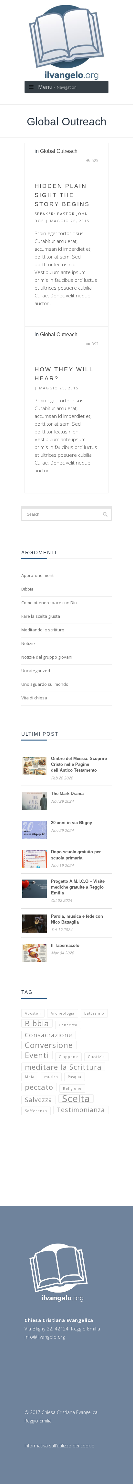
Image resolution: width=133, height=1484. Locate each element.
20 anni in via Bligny (71, 822)
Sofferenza (36, 1111)
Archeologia (63, 1013)
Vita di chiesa (34, 698)
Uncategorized (35, 670)
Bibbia (27, 589)
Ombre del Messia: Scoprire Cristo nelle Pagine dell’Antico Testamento (79, 764)
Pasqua (74, 1077)
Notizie (28, 643)
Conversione (49, 1045)
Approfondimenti (38, 575)
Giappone (68, 1056)
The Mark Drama (67, 793)
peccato (39, 1087)
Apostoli (33, 1013)
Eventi (37, 1055)
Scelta (76, 1098)
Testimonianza (81, 1110)
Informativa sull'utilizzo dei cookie (59, 1446)
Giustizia (96, 1056)
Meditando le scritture (42, 630)
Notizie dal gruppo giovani (46, 657)
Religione (72, 1088)
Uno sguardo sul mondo (44, 684)
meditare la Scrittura (63, 1067)
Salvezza (38, 1100)
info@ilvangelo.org (45, 1337)
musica (51, 1077)
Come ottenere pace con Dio (49, 602)
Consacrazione (48, 1035)
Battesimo (94, 1013)
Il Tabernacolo (65, 945)
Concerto (68, 1025)
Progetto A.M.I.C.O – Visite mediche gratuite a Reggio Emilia (78, 887)
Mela (30, 1077)
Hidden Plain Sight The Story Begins (62, 195)
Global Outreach (58, 151)
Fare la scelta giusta (40, 616)
